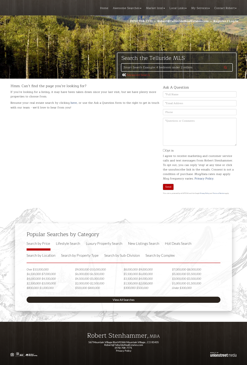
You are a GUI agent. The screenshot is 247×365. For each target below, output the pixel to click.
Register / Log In (225, 21)
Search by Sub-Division (122, 255)
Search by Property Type (80, 255)
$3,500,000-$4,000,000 (138, 278)
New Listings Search (143, 243)
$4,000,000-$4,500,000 (41, 278)
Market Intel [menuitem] (154, 8)
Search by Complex (160, 255)
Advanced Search (138, 75)
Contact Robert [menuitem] (224, 8)
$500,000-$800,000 (87, 287)
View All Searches (124, 299)
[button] (225, 68)
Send (168, 187)
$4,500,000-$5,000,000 (89, 278)
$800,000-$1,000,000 (40, 287)
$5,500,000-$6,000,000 (138, 274)
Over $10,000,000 (37, 269)
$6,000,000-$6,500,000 (89, 274)
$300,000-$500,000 (136, 287)
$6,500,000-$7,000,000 (41, 274)
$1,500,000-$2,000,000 (138, 283)
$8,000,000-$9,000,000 (138, 269)
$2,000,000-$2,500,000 (89, 283)
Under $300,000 (181, 287)
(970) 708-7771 (141, 21)
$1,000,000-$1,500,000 (186, 283)
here (74, 103)
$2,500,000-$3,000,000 (41, 283)
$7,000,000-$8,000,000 (186, 269)
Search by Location (41, 255)
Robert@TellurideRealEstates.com (183, 21)
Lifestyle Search (68, 243)
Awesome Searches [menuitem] (126, 8)
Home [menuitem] (104, 8)
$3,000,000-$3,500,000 (186, 278)
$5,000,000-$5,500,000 (186, 274)
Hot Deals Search (178, 243)
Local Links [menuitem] (177, 8)
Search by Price (38, 243)
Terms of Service (219, 193)
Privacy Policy (204, 178)
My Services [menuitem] (199, 8)
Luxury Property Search (104, 243)
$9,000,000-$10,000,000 (90, 269)
